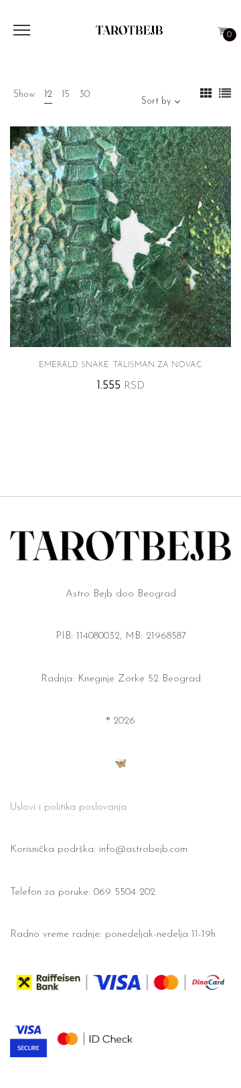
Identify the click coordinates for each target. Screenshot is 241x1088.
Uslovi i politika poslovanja (68, 807)
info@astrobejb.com (143, 850)
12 (48, 95)
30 (84, 95)
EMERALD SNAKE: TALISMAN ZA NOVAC (120, 365)
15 (66, 95)
